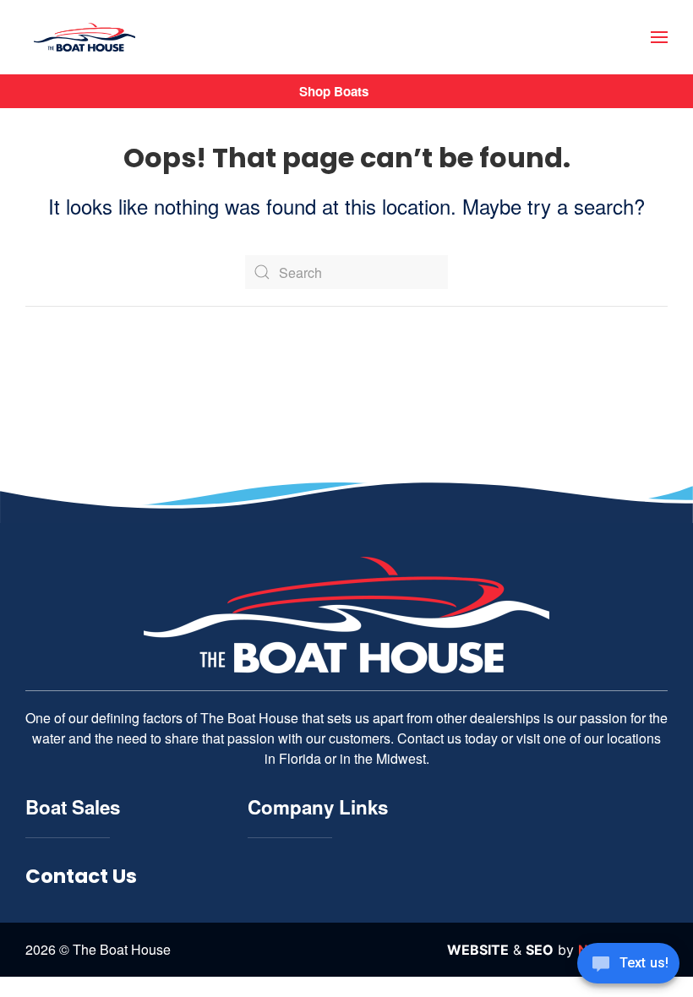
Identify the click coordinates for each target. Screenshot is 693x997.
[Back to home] (84, 37)
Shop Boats (333, 91)
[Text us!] (628, 965)
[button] (659, 37)
